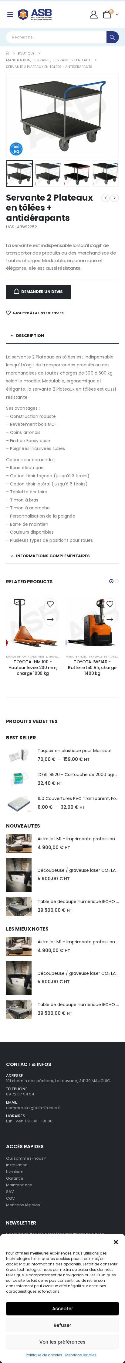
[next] (114, 198)
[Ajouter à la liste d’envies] (50, 604)
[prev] (105, 198)
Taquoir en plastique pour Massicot (75, 751)
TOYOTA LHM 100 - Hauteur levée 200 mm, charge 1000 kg (32, 667)
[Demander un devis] (50, 619)
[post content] (32, 621)
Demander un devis (42, 292)
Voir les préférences (62, 1342)
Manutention (16, 656)
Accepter (62, 1308)
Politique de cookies (44, 1355)
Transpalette (37, 656)
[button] (116, 1241)
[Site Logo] (35, 14)
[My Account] (94, 14)
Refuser (62, 1325)
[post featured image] (19, 755)
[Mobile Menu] (10, 14)
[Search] (112, 37)
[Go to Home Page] (7, 53)
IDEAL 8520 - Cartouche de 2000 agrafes (81, 774)
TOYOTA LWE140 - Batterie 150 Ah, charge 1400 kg (92, 667)
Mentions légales (80, 1355)
